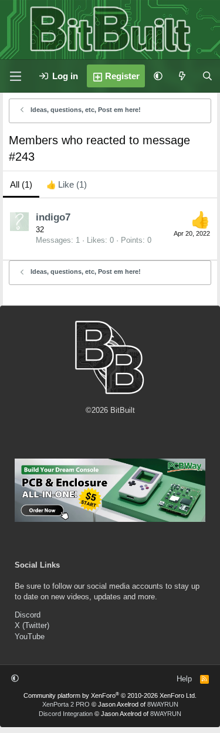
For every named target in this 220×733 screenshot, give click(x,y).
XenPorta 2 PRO (66, 704)
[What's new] (182, 76)
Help (184, 678)
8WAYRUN (162, 704)
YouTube (30, 636)
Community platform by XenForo (110, 695)
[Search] (207, 76)
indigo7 (53, 217)
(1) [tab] (21, 184)
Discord (27, 614)
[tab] (66, 184)
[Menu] (15, 76)
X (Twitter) (32, 625)
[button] (158, 76)
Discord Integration (66, 713)
